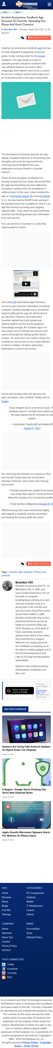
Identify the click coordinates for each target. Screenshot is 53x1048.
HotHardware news (41, 691)
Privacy (38, 572)
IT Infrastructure (34, 906)
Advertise (7, 933)
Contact (6, 941)
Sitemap (6, 914)
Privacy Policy (9, 946)
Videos (30, 914)
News (17, 12)
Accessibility (33, 929)
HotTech (6, 950)
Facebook (12, 969)
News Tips (7, 937)
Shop (29, 933)
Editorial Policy (34, 937)
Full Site (6, 910)
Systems (30, 897)
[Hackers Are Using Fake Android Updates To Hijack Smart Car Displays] (26, 729)
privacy (41, 56)
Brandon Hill (24, 582)
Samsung (16, 196)
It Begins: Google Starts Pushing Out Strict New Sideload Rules (24, 791)
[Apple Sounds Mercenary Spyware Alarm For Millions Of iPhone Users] (26, 815)
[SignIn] (5, 3)
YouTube (12, 973)
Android (46, 196)
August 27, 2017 (32, 428)
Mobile (30, 901)
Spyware (28, 572)
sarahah (5, 575)
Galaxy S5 (27, 196)
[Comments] (23, 37)
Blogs (5, 906)
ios (44, 572)
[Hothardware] (26, 5)
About (5, 929)
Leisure (30, 910)
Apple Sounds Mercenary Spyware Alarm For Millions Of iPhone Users (26, 834)
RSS (9, 977)
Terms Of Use (31, 1046)
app (40, 48)
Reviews (6, 897)
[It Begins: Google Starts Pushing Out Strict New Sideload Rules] (26, 772)
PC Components (35, 893)
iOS (14, 302)
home (5, 12)
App (20, 572)
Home (5, 893)
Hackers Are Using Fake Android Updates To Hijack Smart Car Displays (26, 748)
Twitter (4, 401)
